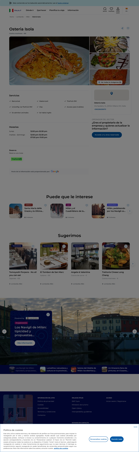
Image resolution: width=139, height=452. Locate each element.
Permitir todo (116, 439)
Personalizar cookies (98, 439)
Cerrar (135, 426)
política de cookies (61, 448)
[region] (69, 438)
